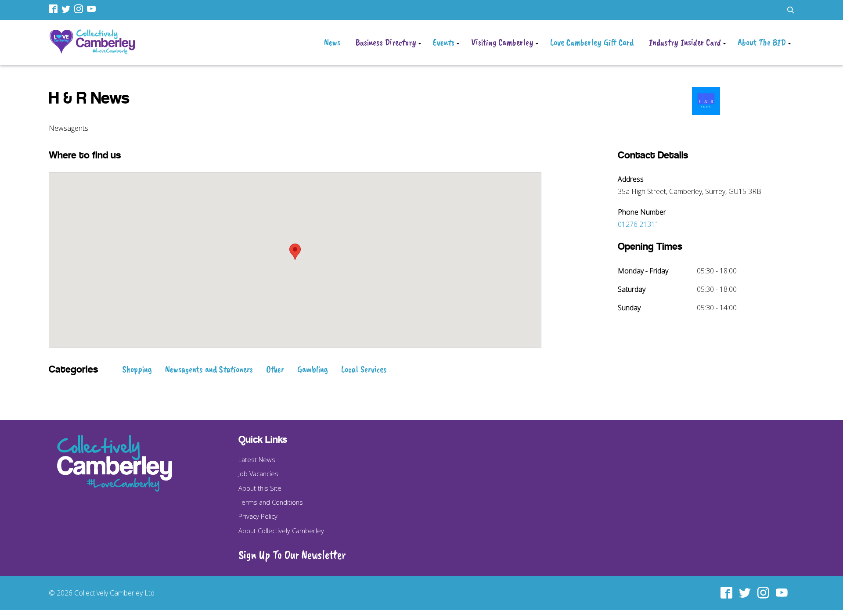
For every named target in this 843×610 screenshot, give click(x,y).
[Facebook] (54, 8)
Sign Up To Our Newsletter (292, 554)
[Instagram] (79, 8)
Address (631, 179)
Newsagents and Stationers (209, 369)
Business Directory (386, 42)
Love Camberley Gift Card (592, 42)
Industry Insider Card (685, 42)
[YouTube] (92, 8)
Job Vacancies (258, 473)
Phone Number (642, 212)
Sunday (629, 307)
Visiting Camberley (502, 42)
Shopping (137, 369)
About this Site (259, 488)
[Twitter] (66, 8)
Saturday (631, 289)
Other (275, 369)
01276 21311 (638, 224)
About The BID (762, 42)
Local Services (364, 369)
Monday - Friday (643, 271)
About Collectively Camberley (281, 530)
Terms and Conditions (270, 502)
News (332, 42)
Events (443, 42)
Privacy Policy (257, 516)
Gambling (312, 369)
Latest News (256, 459)
